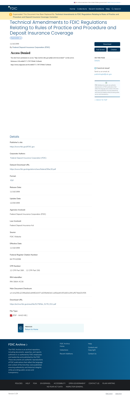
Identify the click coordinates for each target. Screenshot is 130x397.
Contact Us (92, 354)
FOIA (35, 383)
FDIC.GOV (109, 394)
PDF (12, 180)
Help (108, 9)
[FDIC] (13, 8)
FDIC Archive (16, 344)
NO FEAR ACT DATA (55, 387)
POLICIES (18, 383)
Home (72, 9)
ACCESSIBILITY (60, 383)
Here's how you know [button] (113, 2)
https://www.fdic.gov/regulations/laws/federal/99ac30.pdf (33, 169)
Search (117, 9)
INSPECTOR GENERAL (74, 387)
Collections (82, 9)
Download (107, 44)
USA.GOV (118, 394)
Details (97, 60)
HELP (28, 383)
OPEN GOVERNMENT (77, 383)
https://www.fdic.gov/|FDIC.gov (22, 146)
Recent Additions (96, 9)
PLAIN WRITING (108, 383)
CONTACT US (94, 383)
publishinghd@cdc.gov (103, 74)
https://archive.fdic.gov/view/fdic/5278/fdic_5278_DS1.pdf (33, 304)
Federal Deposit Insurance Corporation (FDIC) (31, 47)
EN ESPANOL (45, 383)
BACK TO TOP (101, 100)
